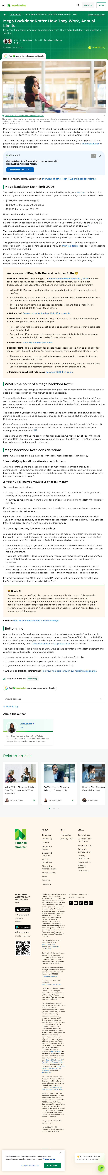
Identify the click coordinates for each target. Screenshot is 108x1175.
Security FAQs (66, 839)
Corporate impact (47, 847)
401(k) (80, 192)
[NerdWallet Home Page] (16, 5)
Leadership (47, 839)
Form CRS (50, 1060)
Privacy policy (84, 845)
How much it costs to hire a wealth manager (36, 620)
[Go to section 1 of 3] (49, 808)
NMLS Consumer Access (51, 984)
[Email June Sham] (21, 727)
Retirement (15, 15)
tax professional (61, 643)
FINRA (53, 1052)
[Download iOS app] (23, 909)
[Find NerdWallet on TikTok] (91, 903)
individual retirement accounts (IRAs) (68, 278)
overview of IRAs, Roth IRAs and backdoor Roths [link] (69, 179)
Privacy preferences (83, 857)
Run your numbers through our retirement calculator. (69, 671)
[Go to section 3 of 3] (58, 808)
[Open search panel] (78, 5)
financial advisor (90, 143)
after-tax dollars (70, 246)
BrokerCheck (47, 1072)
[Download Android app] (23, 927)
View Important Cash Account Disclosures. (52, 1088)
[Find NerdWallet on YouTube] (76, 903)
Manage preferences (30, 1165)
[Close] (104, 1153)
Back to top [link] (12, 706)
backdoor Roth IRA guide (59, 372)
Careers (45, 843)
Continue (52, 1165)
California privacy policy (84, 850)
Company (46, 835)
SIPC (59, 1052)
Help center (65, 835)
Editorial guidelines (47, 860)
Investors (46, 884)
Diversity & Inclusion (47, 854)
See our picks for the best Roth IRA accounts (46, 313)
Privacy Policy (57, 1062)
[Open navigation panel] (3, 5)
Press (44, 876)
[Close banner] (100, 155)
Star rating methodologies (49, 867)
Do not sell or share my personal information (84, 866)
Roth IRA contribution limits (37, 342)
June (26, 723)
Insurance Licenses (50, 976)
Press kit (46, 880)
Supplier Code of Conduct (84, 840)
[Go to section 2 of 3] (54, 808)
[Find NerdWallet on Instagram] (81, 903)
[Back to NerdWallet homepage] (4, 14)
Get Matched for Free (18, 170)
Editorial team (48, 873)
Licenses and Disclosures (50, 948)
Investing (32, 679)
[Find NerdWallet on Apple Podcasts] (86, 903)
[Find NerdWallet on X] (71, 903)
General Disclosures (50, 1068)
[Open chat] (101, 1168)
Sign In (88, 5)
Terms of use (84, 835)
